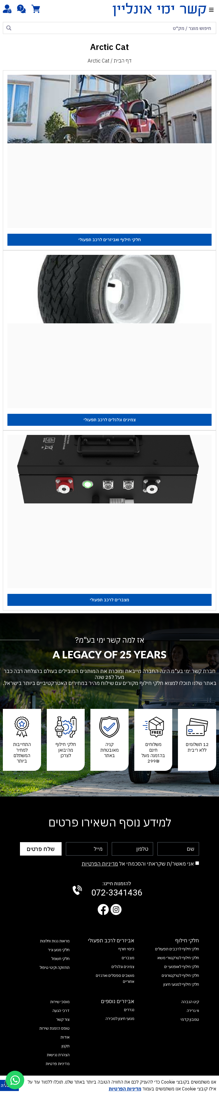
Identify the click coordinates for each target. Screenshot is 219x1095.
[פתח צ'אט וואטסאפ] (15, 1080)
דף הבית (122, 60)
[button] (211, 10)
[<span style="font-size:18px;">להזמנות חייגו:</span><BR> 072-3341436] (77, 890)
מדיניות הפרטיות (100, 863)
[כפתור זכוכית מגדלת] (9, 28)
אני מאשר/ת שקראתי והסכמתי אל (138, 863)
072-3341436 (116, 889)
